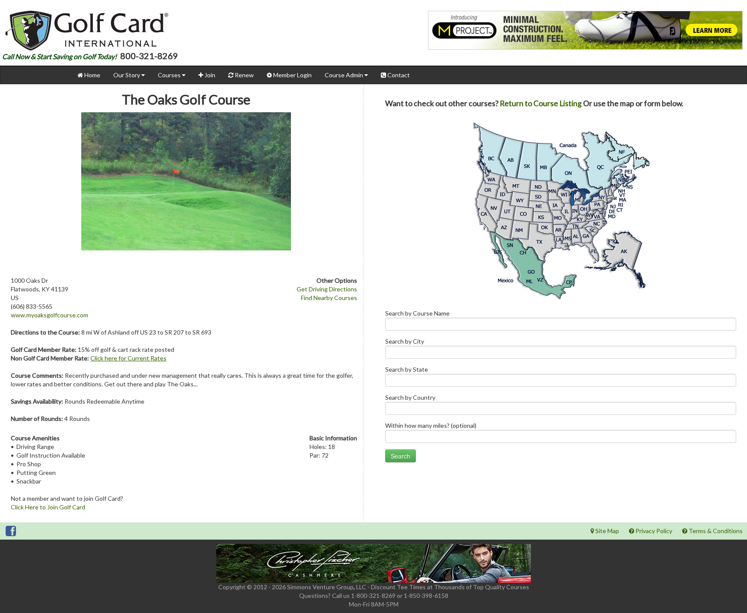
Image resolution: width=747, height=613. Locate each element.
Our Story (127, 75)
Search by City (404, 341)
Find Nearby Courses (329, 297)
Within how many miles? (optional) (430, 425)
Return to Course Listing (541, 103)
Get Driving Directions (327, 289)
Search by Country (410, 397)
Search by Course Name (417, 313)
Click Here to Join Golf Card (48, 507)
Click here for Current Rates (128, 358)
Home (91, 75)
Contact (398, 75)
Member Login (292, 75)
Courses (170, 75)
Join (209, 75)
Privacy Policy (653, 530)
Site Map (606, 530)
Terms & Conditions (715, 530)
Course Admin (344, 75)
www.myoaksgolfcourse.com (49, 315)
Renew (243, 75)
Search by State (406, 369)
